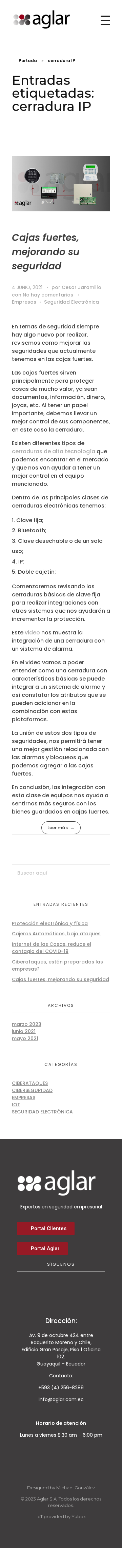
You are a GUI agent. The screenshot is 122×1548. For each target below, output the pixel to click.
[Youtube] (70, 1287)
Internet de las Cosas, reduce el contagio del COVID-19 (51, 948)
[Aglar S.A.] (41, 19)
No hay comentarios (48, 294)
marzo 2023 (26, 1024)
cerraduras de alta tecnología (53, 451)
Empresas (24, 302)
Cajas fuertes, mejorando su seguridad (46, 252)
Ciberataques (30, 1083)
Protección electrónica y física (50, 923)
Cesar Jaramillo (81, 287)
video (32, 632)
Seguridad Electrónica (71, 302)
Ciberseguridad (32, 1090)
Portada (28, 60)
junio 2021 (24, 1031)
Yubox (79, 1516)
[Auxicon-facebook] (33, 1287)
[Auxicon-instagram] (89, 1287)
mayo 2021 (25, 1038)
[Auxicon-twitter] (51, 1287)
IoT (16, 1104)
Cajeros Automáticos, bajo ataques (56, 933)
